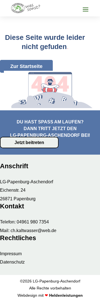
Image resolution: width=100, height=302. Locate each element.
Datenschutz (12, 262)
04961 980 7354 (33, 222)
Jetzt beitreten (29, 142)
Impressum (11, 253)
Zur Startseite (26, 66)
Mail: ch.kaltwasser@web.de (28, 230)
